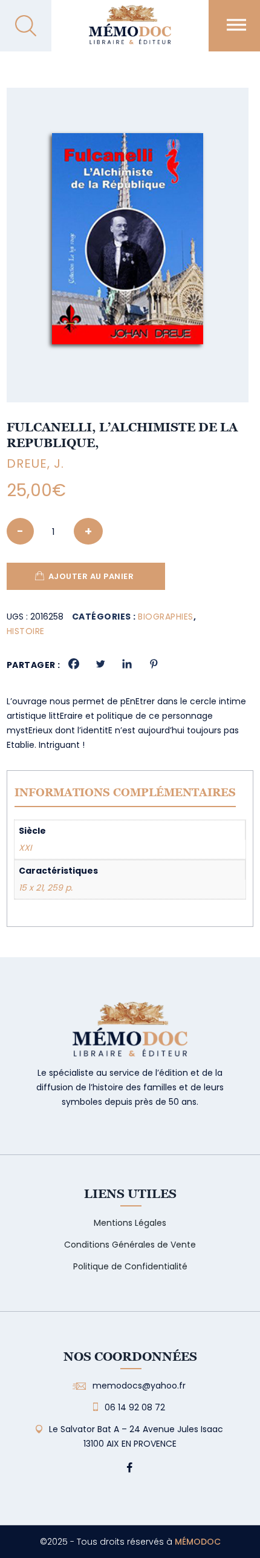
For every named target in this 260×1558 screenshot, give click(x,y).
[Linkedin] (127, 663)
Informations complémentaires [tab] (125, 792)
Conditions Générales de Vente (130, 1245)
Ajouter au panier (91, 576)
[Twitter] (100, 663)
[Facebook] (74, 663)
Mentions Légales (130, 1223)
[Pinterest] (153, 663)
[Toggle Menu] (236, 24)
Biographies (165, 616)
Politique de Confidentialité (130, 1266)
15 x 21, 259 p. (46, 888)
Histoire (26, 631)
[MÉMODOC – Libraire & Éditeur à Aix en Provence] (130, 31)
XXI (25, 848)
